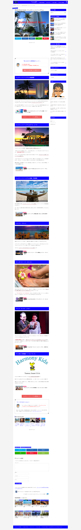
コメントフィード (53, 122)
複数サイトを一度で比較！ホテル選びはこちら (32, 70)
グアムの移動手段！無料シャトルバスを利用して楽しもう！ (60, 28)
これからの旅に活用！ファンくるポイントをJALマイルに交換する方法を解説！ (60, 38)
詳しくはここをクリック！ (37, 411)
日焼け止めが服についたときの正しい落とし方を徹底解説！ (58, 51)
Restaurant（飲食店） (61, 2)
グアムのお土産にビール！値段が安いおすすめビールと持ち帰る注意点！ (60, 19)
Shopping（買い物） (42, 2)
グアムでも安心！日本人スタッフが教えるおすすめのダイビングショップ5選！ (58, 55)
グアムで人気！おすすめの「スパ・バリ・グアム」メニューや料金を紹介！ (32, 425)
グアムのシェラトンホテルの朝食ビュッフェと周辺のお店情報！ (17, 424)
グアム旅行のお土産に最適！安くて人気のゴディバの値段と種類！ (22, 424)
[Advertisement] (32, 49)
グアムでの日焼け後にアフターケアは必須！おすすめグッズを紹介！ (58, 63)
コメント (16, 462)
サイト (16, 479)
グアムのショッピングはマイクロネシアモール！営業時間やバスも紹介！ (43, 425)
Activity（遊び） (54, 2)
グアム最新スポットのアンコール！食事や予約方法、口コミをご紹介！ (37, 424)
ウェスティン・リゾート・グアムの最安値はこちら (31, 396)
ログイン (51, 119)
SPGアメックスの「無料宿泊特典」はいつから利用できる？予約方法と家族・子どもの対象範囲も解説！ (58, 47)
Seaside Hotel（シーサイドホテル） (26, 447)
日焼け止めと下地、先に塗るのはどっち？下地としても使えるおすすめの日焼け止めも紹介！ (58, 59)
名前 (16, 472)
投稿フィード (52, 121)
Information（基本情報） (34, 2)
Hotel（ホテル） (48, 2)
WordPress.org (52, 124)
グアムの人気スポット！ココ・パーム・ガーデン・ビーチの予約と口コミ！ (27, 425)
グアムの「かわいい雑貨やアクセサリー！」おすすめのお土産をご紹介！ (60, 33)
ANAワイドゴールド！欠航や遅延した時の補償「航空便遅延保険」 (60, 24)
